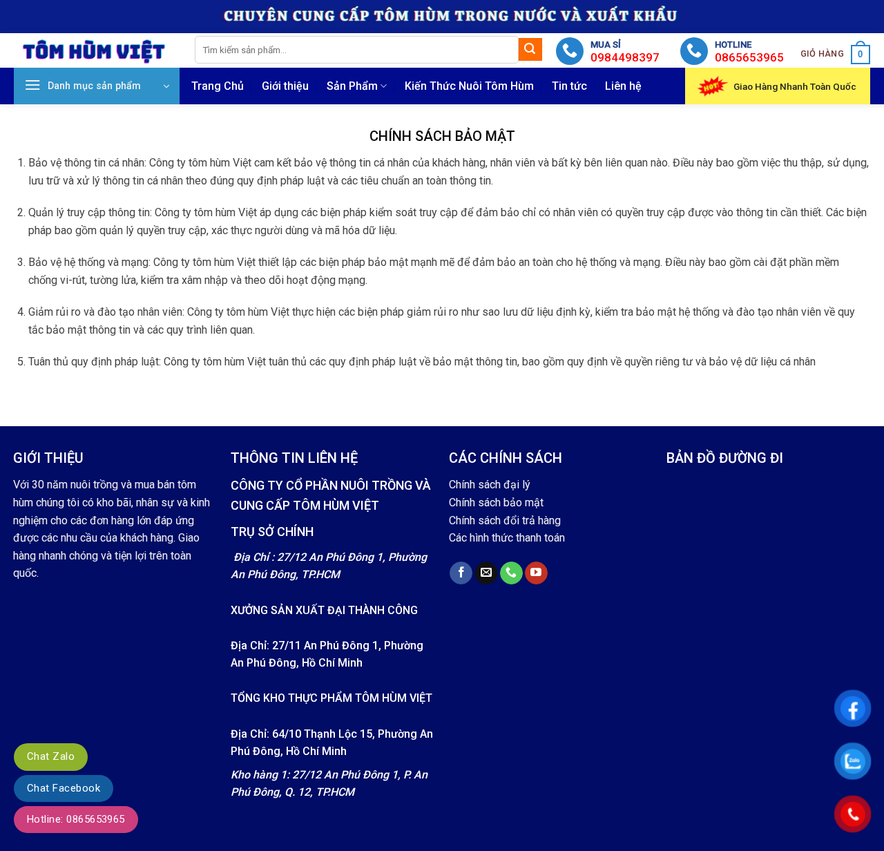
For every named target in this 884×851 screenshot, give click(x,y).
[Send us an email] (486, 573)
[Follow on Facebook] (461, 573)
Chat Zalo (51, 756)
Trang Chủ (217, 86)
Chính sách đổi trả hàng (505, 520)
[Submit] (530, 49)
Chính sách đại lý (489, 484)
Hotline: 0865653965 (76, 819)
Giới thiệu (285, 86)
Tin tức (569, 86)
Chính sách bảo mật (496, 502)
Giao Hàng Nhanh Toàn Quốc (794, 86)
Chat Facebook (63, 788)
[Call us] (511, 573)
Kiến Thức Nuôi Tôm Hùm (469, 86)
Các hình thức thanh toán (507, 537)
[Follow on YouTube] (536, 573)
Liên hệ (623, 86)
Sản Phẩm (352, 86)
